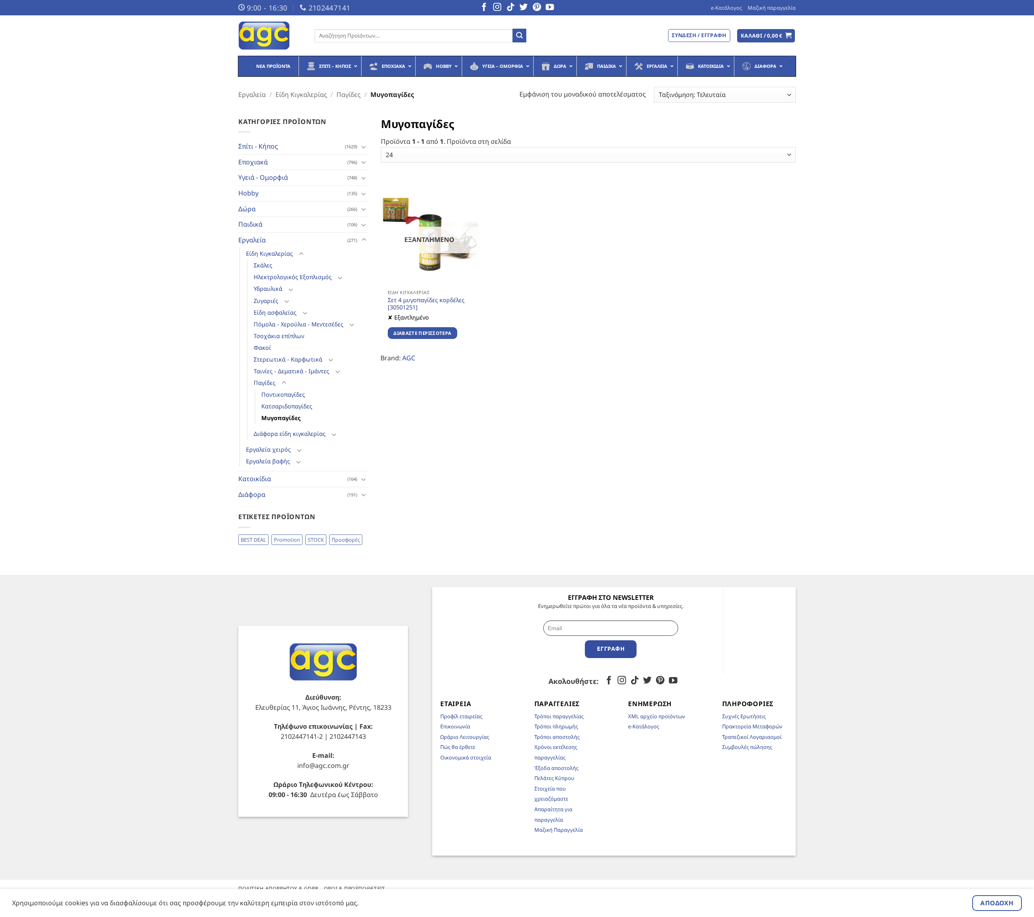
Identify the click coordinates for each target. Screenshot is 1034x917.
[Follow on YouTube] (550, 7)
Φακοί (262, 347)
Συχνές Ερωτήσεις (744, 716)
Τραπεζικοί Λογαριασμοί (752, 736)
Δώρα (247, 208)
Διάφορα (251, 494)
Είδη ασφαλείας (275, 312)
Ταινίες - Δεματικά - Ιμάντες (291, 371)
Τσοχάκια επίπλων (279, 336)
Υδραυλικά (268, 288)
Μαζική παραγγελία (772, 7)
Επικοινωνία (455, 726)
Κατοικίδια (254, 478)
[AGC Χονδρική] (270, 35)
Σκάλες (263, 265)
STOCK (316, 539)
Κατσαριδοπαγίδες (286, 406)
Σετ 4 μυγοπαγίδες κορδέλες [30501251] (426, 304)
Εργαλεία (252, 94)
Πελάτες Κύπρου (554, 778)
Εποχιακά (253, 162)
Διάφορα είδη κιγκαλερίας (290, 433)
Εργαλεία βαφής (268, 461)
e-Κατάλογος (726, 7)
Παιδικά (250, 224)
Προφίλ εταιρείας (461, 716)
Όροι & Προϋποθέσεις (354, 888)
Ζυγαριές (266, 301)
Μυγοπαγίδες (281, 418)
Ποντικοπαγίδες (283, 394)
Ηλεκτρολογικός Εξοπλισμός (293, 277)
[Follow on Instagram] (497, 7)
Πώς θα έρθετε (457, 747)
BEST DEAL (253, 539)
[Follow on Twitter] (523, 7)
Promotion (287, 539)
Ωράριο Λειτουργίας (464, 736)
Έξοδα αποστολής (556, 768)
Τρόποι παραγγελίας (559, 716)
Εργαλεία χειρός (268, 449)
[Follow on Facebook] (484, 7)
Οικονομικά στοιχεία (465, 757)
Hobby (248, 193)
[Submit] (519, 35)
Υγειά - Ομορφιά (263, 177)
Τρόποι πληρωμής (556, 726)
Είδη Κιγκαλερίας (301, 94)
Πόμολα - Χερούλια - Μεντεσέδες (298, 324)
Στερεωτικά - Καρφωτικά (288, 359)
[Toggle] (364, 146)
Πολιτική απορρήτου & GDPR (278, 888)
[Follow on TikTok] (510, 7)
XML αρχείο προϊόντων (656, 716)
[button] (766, 35)
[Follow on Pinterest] (537, 7)
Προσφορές (346, 539)
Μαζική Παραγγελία (558, 829)
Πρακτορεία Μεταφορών (752, 726)
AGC (408, 357)
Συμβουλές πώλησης (747, 747)
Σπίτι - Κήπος (258, 146)
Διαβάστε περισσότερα (422, 333)
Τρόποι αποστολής (557, 736)
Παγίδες (348, 94)
